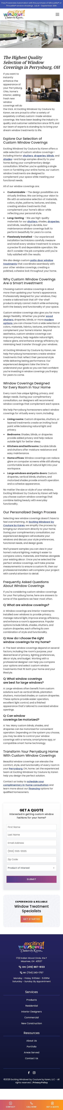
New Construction (31, 1023)
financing (34, 788)
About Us (31, 1040)
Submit (31, 879)
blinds (50, 155)
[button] (55, 14)
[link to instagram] (34, 1072)
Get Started (31, 919)
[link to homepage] (14, 14)
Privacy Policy (40, 1082)
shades (7, 159)
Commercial (31, 1017)
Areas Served (31, 1052)
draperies (40, 155)
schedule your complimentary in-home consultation (25, 783)
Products (31, 1000)
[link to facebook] (29, 1072)
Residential (31, 1005)
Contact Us (31, 1058)
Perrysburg (15, 768)
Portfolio (31, 1046)
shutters (28, 155)
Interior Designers (31, 1011)
